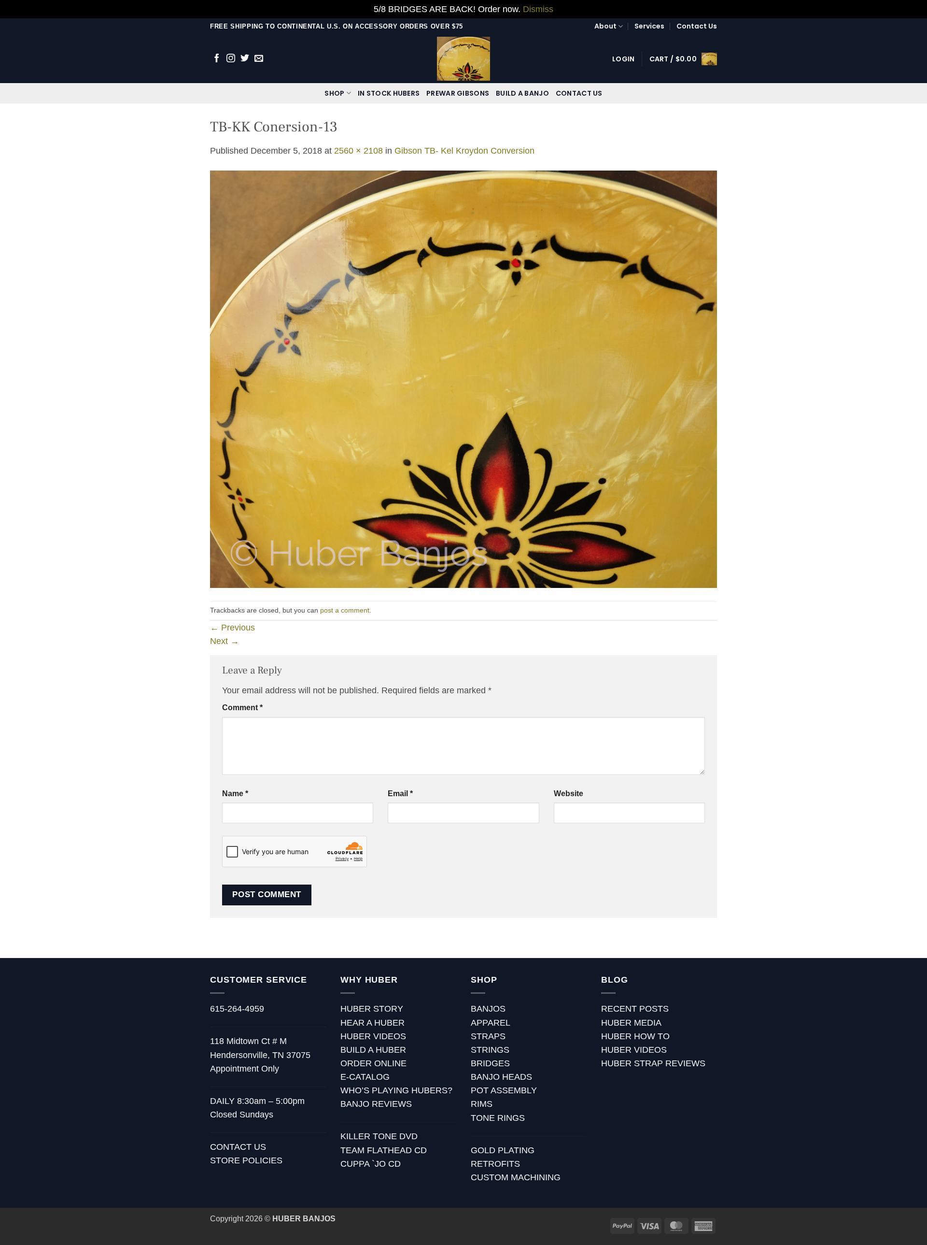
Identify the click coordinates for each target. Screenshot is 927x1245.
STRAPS (488, 1036)
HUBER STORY (371, 1009)
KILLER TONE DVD (379, 1136)
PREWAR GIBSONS (457, 93)
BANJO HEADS (501, 1077)
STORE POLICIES (246, 1160)
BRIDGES (490, 1063)
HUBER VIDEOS (373, 1036)
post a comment (344, 610)
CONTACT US (579, 93)
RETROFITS (495, 1164)
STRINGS (490, 1050)
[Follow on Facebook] (216, 59)
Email (400, 793)
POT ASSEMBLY (504, 1090)
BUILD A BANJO (522, 93)
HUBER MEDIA (631, 1023)
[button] (623, 59)
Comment (242, 707)
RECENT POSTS (635, 1009)
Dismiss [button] (538, 9)
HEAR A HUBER (372, 1023)
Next (224, 641)
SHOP (334, 93)
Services (649, 26)
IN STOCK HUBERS (389, 93)
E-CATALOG (365, 1077)
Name (235, 793)
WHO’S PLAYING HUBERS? (396, 1090)
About (605, 26)
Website (568, 793)
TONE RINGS (498, 1118)
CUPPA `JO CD (370, 1164)
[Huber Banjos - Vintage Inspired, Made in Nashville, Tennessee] (464, 58)
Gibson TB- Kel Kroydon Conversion (464, 151)
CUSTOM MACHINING (516, 1177)
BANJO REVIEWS (376, 1104)
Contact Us (696, 26)
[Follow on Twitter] (244, 59)
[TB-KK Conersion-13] (463, 379)
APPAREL (490, 1023)
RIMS (481, 1104)
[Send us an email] (258, 59)
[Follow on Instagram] (230, 59)
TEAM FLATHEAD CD (383, 1150)
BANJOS (488, 1009)
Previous (232, 627)
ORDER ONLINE (373, 1063)
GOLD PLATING (502, 1150)
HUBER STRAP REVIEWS (653, 1063)
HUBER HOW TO (635, 1036)
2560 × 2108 (358, 151)
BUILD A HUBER (373, 1050)
